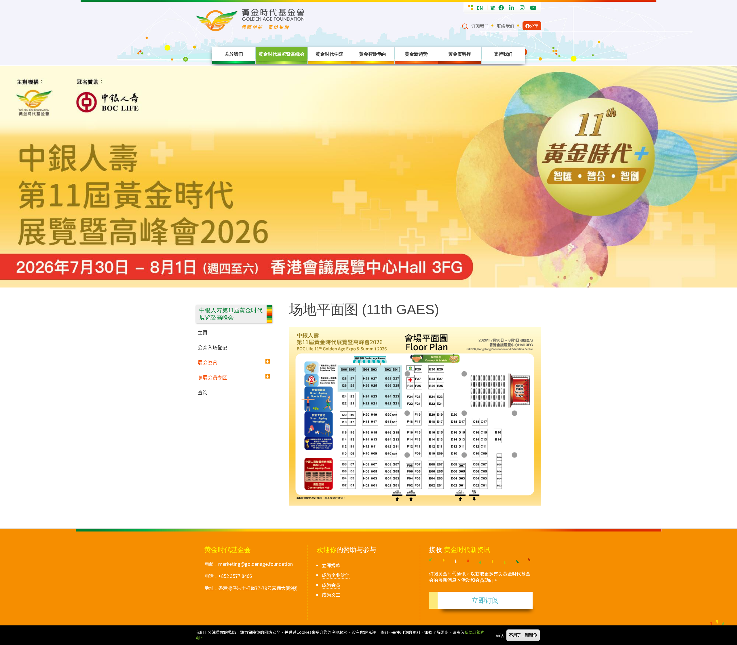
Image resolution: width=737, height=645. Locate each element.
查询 (203, 392)
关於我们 (234, 54)
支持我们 (503, 54)
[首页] (329, 20)
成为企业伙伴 (335, 575)
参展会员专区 (212, 377)
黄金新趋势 (416, 54)
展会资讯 (207, 362)
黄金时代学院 (329, 54)
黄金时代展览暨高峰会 (282, 54)
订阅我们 (480, 25)
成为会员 (331, 584)
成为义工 (331, 594)
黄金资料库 (459, 54)
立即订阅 (485, 600)
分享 (534, 25)
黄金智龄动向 (373, 54)
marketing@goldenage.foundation (255, 563)
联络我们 (505, 25)
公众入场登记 (212, 347)
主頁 (203, 332)
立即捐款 (331, 565)
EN (480, 7)
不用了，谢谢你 (523, 635)
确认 (500, 635)
